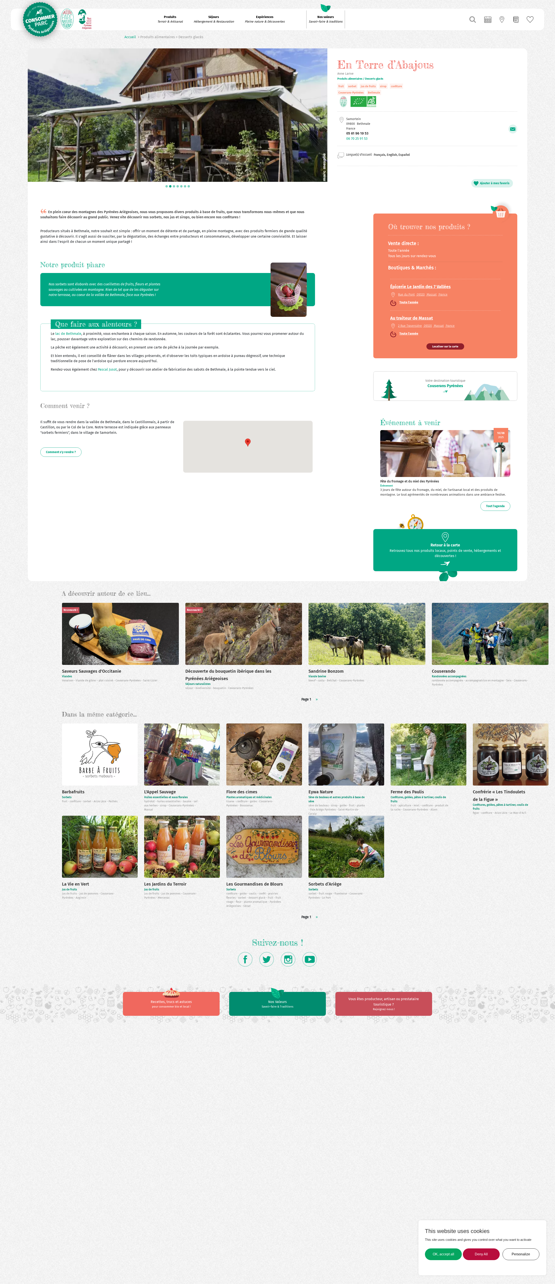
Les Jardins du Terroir (165, 884)
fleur (239, 901)
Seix (509, 680)
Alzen (434, 809)
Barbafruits (73, 791)
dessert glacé (257, 897)
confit (262, 893)
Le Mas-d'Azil (518, 812)
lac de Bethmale (68, 334)
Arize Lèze (100, 801)
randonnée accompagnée (448, 680)
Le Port (326, 897)
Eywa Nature (321, 791)
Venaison (68, 680)
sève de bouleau (319, 805)
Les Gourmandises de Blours (254, 884)
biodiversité (203, 688)
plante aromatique (256, 901)
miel (417, 805)
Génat (247, 906)
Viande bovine (317, 676)
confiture (396, 86)
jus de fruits (368, 86)
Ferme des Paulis (407, 791)
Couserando (443, 671)
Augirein (81, 897)
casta (321, 680)
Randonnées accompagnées (449, 676)
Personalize (521, 1254)
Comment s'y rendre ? (61, 452)
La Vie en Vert (75, 884)
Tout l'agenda (495, 506)
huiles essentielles (169, 801)
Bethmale (374, 92)
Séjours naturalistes (198, 684)
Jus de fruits (69, 889)
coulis (253, 893)
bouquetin (220, 688)
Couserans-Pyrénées (351, 92)
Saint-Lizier (150, 680)
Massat (148, 809)
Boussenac (246, 805)
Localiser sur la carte (445, 346)
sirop (383, 86)
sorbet (352, 86)
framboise (341, 893)
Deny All (481, 1254)
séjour (189, 688)
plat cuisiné (106, 680)
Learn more (435, 1266)
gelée (254, 801)
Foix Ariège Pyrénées (323, 809)
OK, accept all (443, 1254)
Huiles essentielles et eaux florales (166, 797)
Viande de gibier (86, 680)
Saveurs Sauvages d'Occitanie (91, 671)
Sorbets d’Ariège (325, 884)
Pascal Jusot (107, 369)
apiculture (405, 805)
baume (187, 801)
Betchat (332, 680)
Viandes (67, 676)
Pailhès (113, 801)
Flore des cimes (241, 791)
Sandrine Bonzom (326, 671)
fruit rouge (326, 893)
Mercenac (164, 897)
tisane (230, 801)
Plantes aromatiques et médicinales (249, 797)
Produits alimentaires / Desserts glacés (360, 78)
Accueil (130, 37)
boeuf (312, 680)
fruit (341, 86)
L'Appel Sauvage (160, 791)
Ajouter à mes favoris (494, 183)
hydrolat (149, 801)
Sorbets (67, 797)
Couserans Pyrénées (445, 385)
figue (476, 812)
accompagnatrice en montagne (484, 680)
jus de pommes (89, 893)
